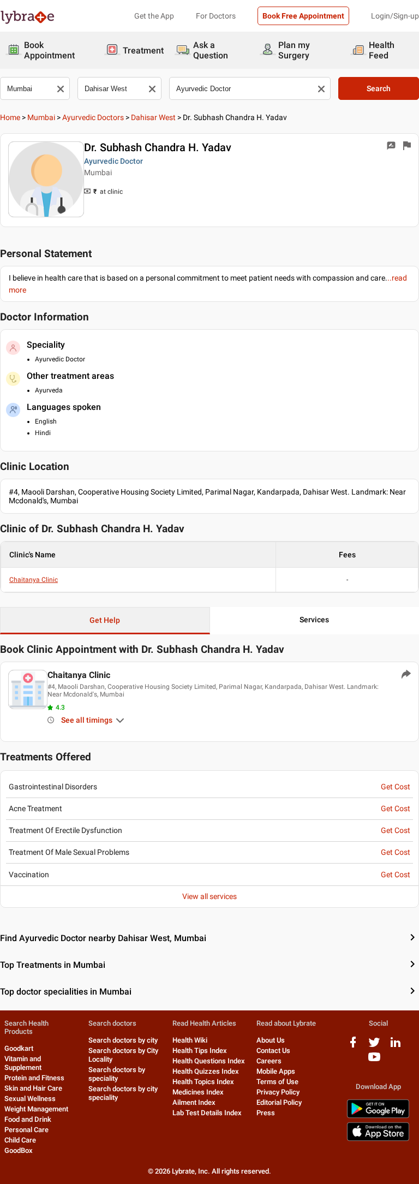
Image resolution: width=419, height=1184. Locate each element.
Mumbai (41, 117)
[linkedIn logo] (395, 1046)
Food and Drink (27, 1119)
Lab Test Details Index (207, 1113)
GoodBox (18, 1150)
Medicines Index (198, 1092)
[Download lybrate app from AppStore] (378, 1139)
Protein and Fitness (34, 1078)
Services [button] (314, 619)
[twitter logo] (374, 1046)
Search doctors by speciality (116, 1074)
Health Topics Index (203, 1082)
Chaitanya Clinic (33, 580)
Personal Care (26, 1130)
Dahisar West (153, 117)
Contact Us (273, 1050)
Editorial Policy (279, 1102)
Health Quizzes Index (205, 1071)
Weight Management (36, 1109)
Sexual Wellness (30, 1098)
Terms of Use (277, 1082)
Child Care (20, 1140)
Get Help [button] (104, 620)
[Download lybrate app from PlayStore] (378, 1116)
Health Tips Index (199, 1050)
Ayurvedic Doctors (93, 117)
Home (10, 117)
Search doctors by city (123, 1040)
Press (265, 1113)
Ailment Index (194, 1102)
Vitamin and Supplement (22, 1063)
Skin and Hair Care (33, 1088)
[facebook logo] (353, 1046)
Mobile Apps (275, 1071)
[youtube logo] (374, 1061)
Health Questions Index (208, 1061)
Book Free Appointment (303, 15)
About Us (270, 1040)
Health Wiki (189, 1040)
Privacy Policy (278, 1092)
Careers (269, 1061)
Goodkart (18, 1048)
